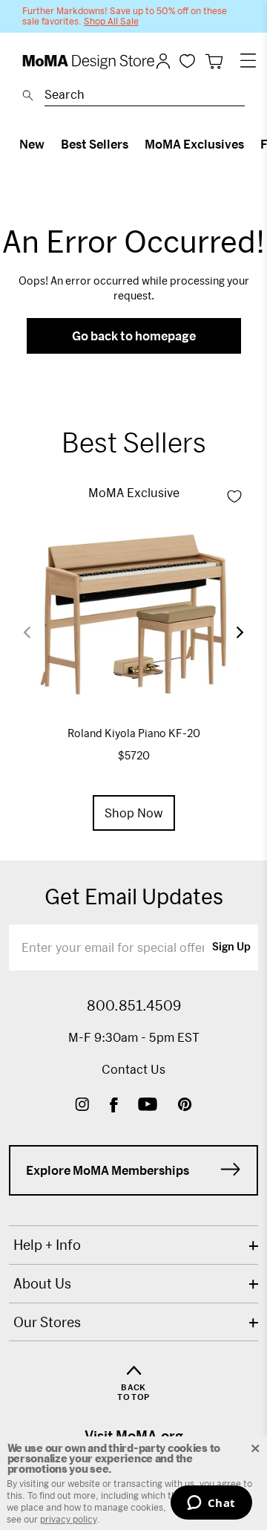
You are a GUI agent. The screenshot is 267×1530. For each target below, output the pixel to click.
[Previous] (36, 632)
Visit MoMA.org (134, 1435)
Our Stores (47, 1322)
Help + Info (47, 1244)
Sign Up (231, 947)
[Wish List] (187, 60)
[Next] (231, 632)
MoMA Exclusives (194, 144)
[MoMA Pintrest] (185, 1106)
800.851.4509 (134, 1005)
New (31, 144)
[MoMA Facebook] (114, 1106)
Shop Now (134, 812)
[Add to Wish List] (234, 496)
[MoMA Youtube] (147, 1106)
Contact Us (133, 1069)
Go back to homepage (134, 335)
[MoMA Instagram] (82, 1106)
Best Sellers (94, 144)
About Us (42, 1283)
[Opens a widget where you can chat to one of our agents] (211, 1504)
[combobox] (144, 97)
